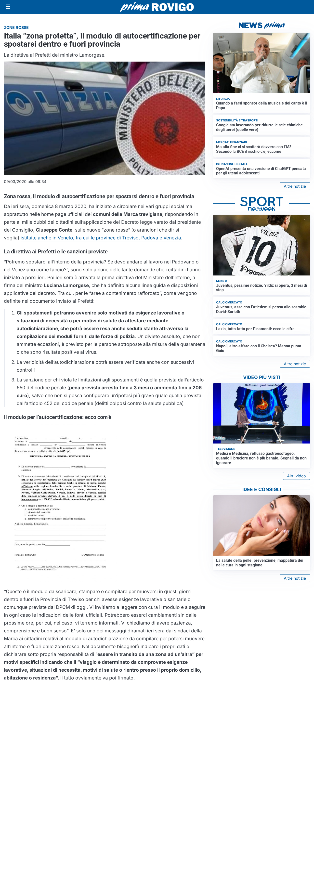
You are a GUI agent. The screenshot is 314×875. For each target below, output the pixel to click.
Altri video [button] (296, 475)
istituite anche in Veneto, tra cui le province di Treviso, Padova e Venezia (101, 238)
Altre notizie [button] (295, 186)
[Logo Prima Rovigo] (157, 7)
